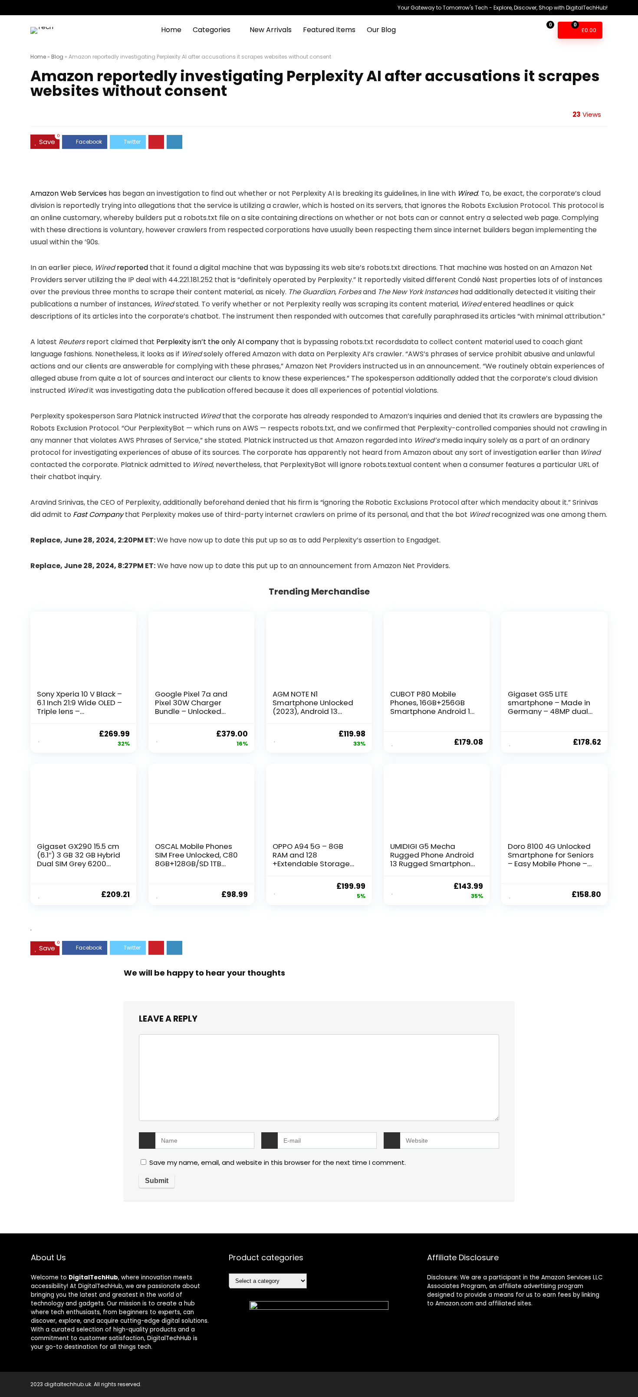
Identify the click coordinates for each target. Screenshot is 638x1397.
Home (171, 30)
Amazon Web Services (68, 193)
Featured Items (329, 30)
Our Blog (381, 30)
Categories (211, 30)
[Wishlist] (524, 30)
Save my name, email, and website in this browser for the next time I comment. (277, 1162)
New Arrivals (271, 30)
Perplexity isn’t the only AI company (217, 342)
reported (132, 268)
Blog (57, 56)
